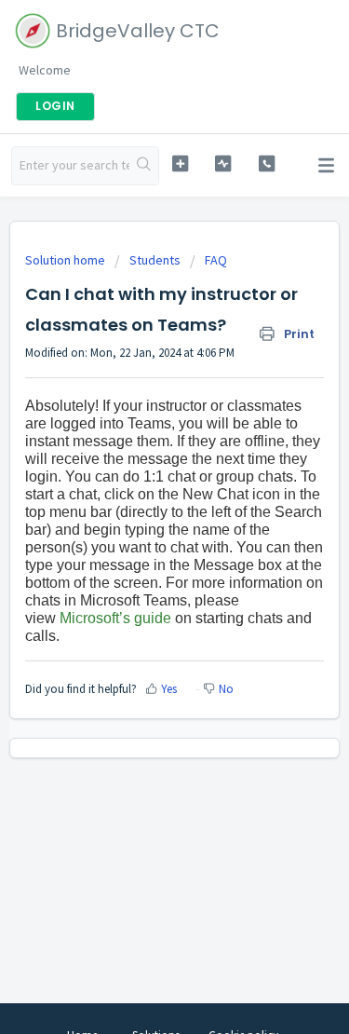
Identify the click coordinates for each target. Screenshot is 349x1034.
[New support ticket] (180, 163)
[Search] (143, 165)
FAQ (216, 260)
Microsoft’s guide (115, 618)
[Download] (140, 505)
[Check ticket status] (222, 163)
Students (155, 260)
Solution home (66, 260)
